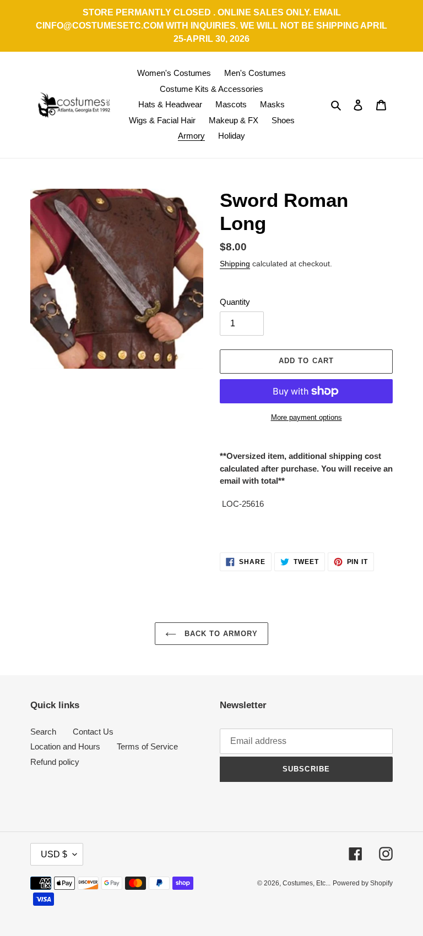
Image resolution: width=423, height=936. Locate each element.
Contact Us (93, 731)
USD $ (54, 854)
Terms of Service (147, 746)
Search (43, 731)
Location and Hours (65, 746)
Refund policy (54, 762)
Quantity (235, 301)
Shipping (235, 263)
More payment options (306, 417)
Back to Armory (220, 634)
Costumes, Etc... (306, 883)
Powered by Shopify (363, 883)
